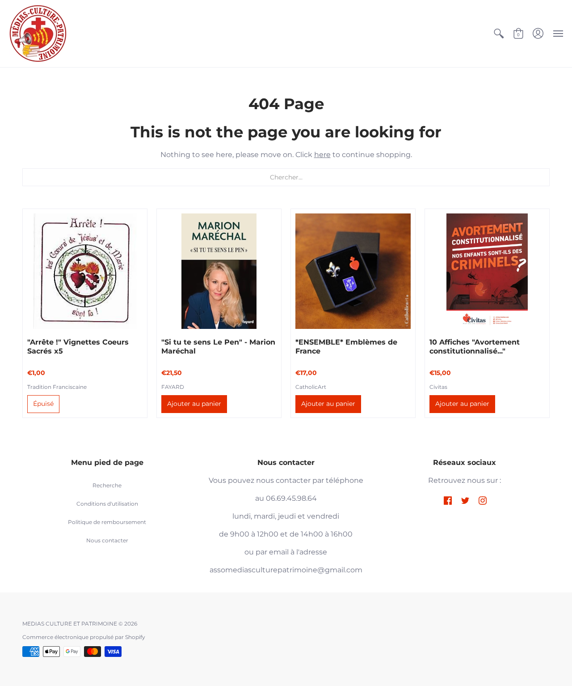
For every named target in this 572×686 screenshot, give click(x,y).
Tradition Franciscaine (57, 386)
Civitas (438, 386)
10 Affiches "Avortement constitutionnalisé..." (474, 346)
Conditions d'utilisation (107, 503)
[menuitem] (499, 33)
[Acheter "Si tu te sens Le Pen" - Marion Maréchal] (219, 271)
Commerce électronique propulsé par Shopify (83, 637)
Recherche (107, 485)
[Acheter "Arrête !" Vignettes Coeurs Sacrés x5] (85, 271)
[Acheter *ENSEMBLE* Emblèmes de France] (353, 271)
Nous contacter (107, 540)
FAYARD (172, 386)
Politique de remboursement (107, 522)
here (322, 154)
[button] (499, 33)
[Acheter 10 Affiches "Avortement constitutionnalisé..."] (487, 271)
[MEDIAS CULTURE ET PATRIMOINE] (38, 33)
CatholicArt (310, 386)
